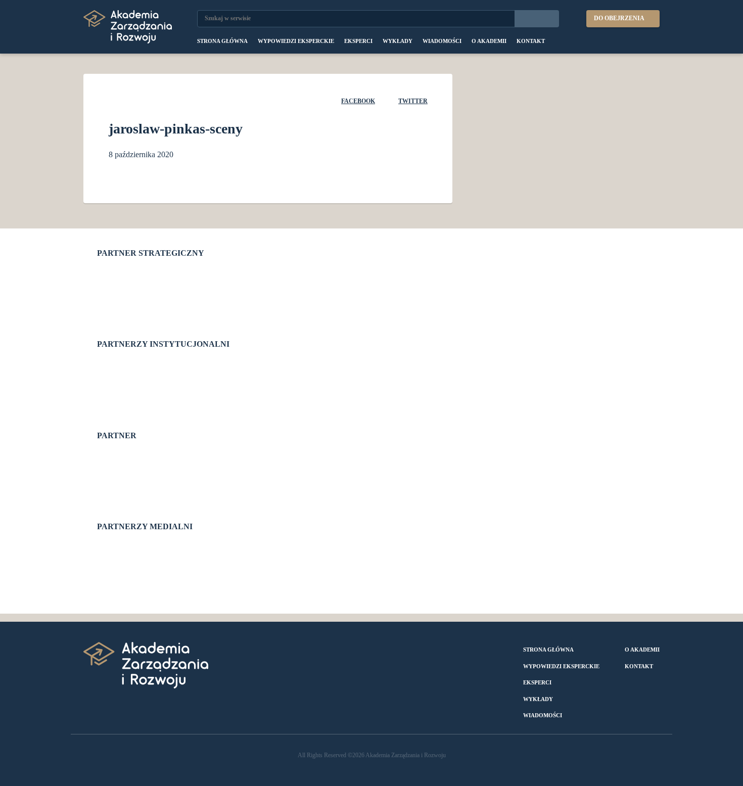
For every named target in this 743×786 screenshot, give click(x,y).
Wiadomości (442, 41)
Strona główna (222, 41)
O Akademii (489, 41)
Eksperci (358, 41)
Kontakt (531, 41)
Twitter (413, 101)
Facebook (358, 101)
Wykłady (397, 41)
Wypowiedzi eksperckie (296, 41)
